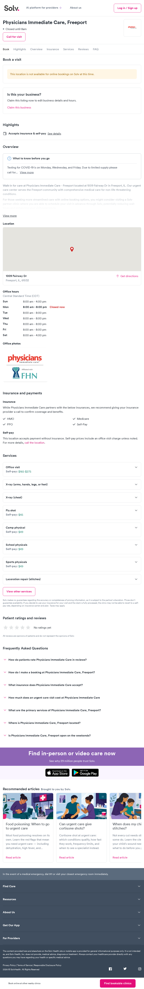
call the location (34, 442)
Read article (13, 857)
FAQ (96, 49)
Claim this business (19, 107)
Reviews (83, 49)
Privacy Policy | (10, 965)
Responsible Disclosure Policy (47, 965)
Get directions (129, 276)
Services (68, 49)
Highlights (19, 49)
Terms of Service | (25, 965)
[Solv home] (12, 8)
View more (27, 172)
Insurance (53, 49)
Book (6, 49)
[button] (25, 364)
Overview (36, 49)
